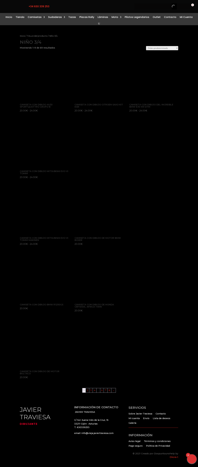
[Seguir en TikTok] (13, 6)
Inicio (9, 17)
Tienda (20, 17)
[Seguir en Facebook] (7, 6)
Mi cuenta (134, 418)
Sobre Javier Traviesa (140, 413)
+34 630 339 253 (39, 6)
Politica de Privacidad (158, 445)
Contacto (170, 17)
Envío (146, 418)
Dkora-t (174, 457)
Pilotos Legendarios (137, 17)
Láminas (103, 17)
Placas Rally (86, 17)
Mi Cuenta (186, 17)
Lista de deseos (161, 418)
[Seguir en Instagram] (20, 6)
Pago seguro (136, 445)
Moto (115, 17)
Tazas (72, 17)
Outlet (157, 17)
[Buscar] (171, 6)
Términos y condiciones (157, 441)
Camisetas (35, 17)
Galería (132, 423)
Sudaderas (55, 17)
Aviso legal (134, 441)
